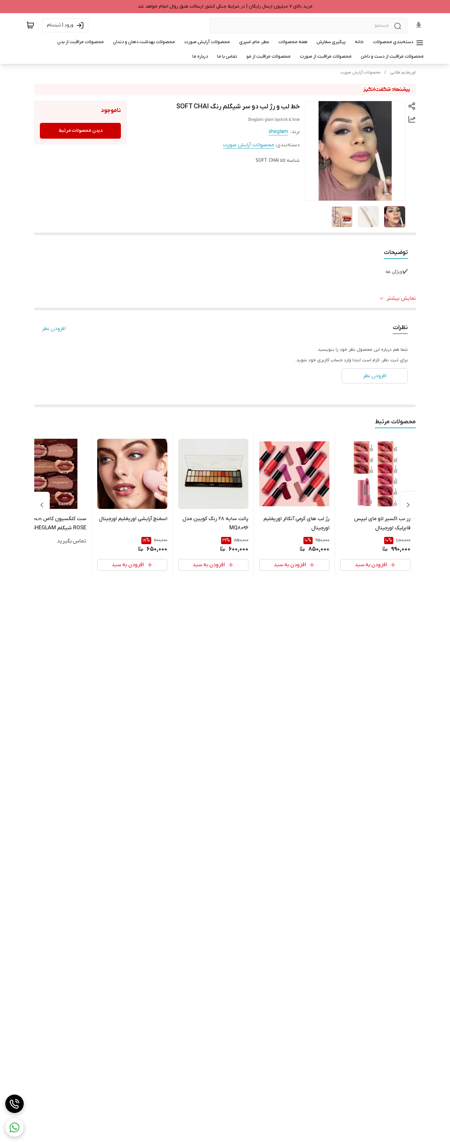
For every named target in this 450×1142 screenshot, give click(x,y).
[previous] (408, 505)
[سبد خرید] (30, 25)
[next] (42, 505)
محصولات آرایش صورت (360, 72)
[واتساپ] (14, 1127)
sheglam (278, 131)
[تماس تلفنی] (14, 1104)
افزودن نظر (54, 328)
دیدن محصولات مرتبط (80, 130)
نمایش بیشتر (401, 298)
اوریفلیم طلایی (403, 72)
